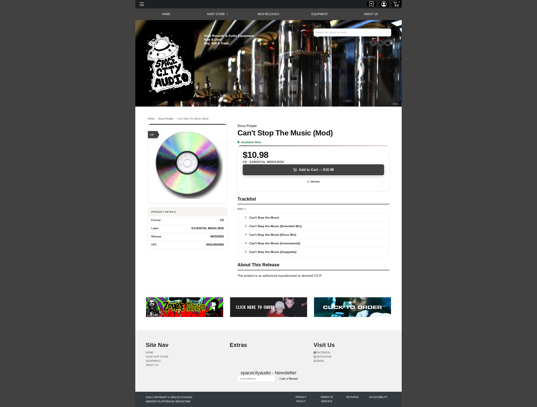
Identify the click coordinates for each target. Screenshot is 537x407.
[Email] (387, 43)
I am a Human (289, 378)
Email (320, 360)
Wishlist (315, 181)
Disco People (165, 118)
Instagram (323, 356)
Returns (352, 397)
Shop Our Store (157, 356)
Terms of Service (326, 399)
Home (151, 118)
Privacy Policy (301, 399)
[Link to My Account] (384, 4)
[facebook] (373, 43)
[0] (397, 5)
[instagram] (380, 43)
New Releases (268, 14)
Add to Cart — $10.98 (316, 169)
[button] (217, 14)
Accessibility (378, 397)
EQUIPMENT (320, 14)
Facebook (323, 352)
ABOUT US (371, 14)
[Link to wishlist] (371, 4)
